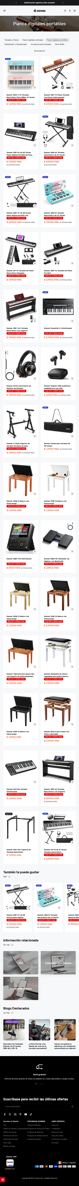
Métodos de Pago (9, 1146)
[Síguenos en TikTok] (31, 1114)
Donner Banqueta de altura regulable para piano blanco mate (56, 676)
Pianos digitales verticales (33, 40)
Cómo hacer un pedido (59, 1139)
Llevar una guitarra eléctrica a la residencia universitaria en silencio (65, 1046)
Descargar (55, 1143)
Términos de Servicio (10, 1136)
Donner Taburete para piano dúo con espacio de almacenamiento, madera (21, 676)
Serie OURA (59, 44)
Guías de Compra (57, 1136)
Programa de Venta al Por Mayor (38, 1129)
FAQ (4, 1125)
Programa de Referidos (35, 1132)
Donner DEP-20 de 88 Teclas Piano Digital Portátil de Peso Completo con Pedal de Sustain (20, 155)
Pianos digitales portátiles (57, 40)
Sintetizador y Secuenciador (16, 44)
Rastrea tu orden (57, 1132)
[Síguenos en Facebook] (4, 1114)
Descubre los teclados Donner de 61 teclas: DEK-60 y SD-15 (13, 1046)
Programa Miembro (34, 1125)
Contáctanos (56, 1129)
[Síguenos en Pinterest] (20, 1114)
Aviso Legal (7, 1143)
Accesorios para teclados (41, 44)
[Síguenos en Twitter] (10, 1114)
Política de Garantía (9, 1132)
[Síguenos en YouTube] (25, 1114)
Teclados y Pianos (12, 40)
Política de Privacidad (10, 1139)
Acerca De (55, 1125)
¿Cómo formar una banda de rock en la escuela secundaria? (38, 1046)
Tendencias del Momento (39, 3)
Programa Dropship (34, 1139)
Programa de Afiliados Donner (37, 1136)
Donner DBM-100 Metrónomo (19, 559)
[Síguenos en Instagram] (15, 1114)
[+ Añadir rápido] (35, 88)
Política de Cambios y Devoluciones (15, 1129)
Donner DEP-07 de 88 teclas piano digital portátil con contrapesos (19, 215)
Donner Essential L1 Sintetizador (58, 328)
